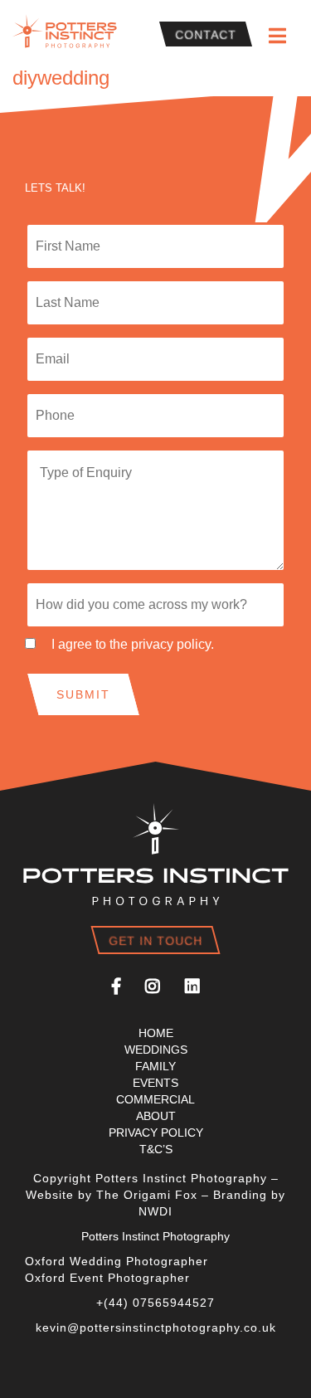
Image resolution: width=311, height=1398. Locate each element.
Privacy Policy (156, 1132)
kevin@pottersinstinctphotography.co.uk (156, 1327)
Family (155, 1066)
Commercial (155, 1099)
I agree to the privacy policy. (132, 644)
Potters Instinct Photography (68, 34)
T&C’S (156, 1149)
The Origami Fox (146, 1194)
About (156, 1116)
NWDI (155, 1211)
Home (155, 1033)
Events (155, 1082)
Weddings (155, 1049)
